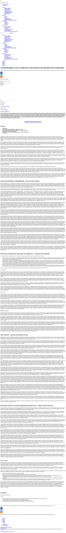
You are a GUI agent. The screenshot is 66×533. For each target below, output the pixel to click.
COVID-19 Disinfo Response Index (8, 29)
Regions (3, 15)
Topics (3, 7)
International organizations (9, 11)
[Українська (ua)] (5, 4)
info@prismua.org (3, 528)
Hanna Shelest (2, 102)
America (6, 17)
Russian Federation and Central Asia (10, 20)
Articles (6, 49)
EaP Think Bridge (7, 30)
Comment (6, 24)
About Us (4, 60)
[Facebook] (1, 73)
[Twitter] (1, 75)
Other (5, 14)
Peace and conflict (7, 10)
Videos (3, 64)
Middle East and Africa (8, 19)
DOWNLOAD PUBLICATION (33, 121)
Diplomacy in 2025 (8, 26)
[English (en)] (4, 5)
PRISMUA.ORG (6, 531)
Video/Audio (7, 22)
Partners (3, 62)
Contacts (3, 65)
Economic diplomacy (8, 36)
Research (6, 23)
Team (3, 61)
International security (8, 12)
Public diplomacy (7, 13)
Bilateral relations (7, 35)
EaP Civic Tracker (7, 27)
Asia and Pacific (7, 18)
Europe (6, 16)
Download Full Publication (4, 111)
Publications (4, 48)
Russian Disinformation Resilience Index (11, 31)
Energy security (7, 9)
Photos (3, 63)
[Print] (1, 77)
